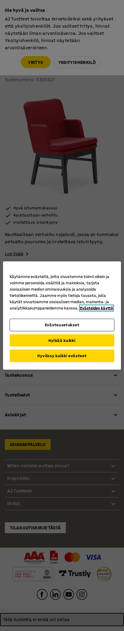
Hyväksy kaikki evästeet (61, 355)
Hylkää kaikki (61, 340)
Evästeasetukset (62, 324)
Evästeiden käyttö (96, 308)
